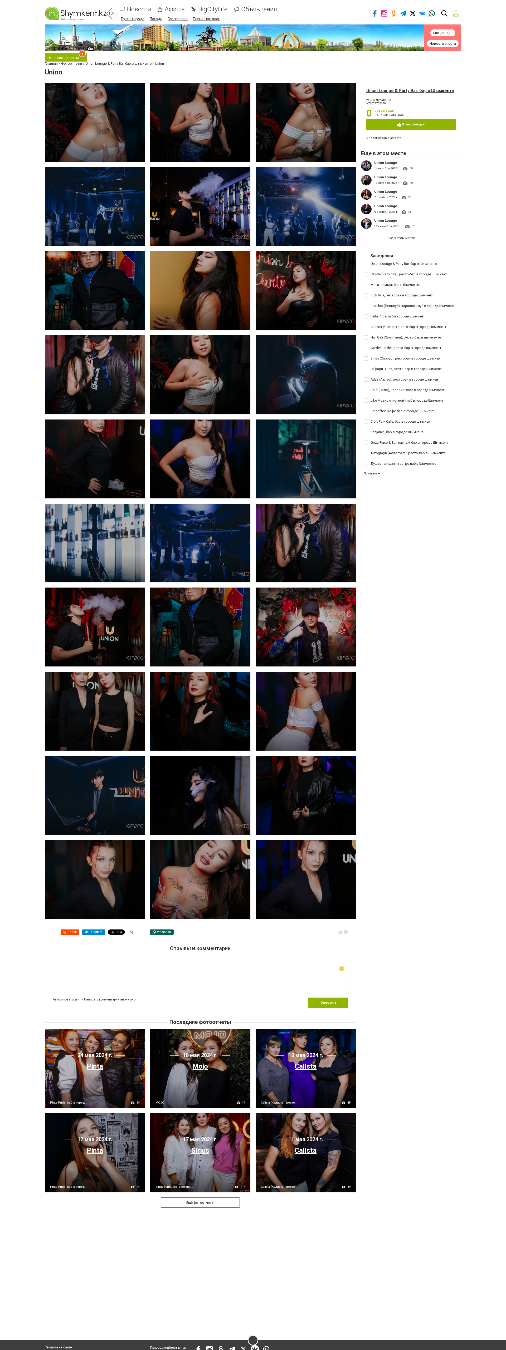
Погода (156, 19)
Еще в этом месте (401, 238)
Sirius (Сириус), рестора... (174, 1187)
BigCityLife (212, 9)
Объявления (259, 9)
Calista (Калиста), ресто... (279, 1102)
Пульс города (132, 19)
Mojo (200, 1066)
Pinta (95, 1066)
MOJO (159, 1102)
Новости (139, 9)
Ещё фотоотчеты (200, 1203)
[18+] (75, 13)
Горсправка (178, 19)
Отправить (328, 1002)
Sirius (200, 1150)
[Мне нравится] (340, 932)
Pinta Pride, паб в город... (68, 1102)
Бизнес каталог (206, 19)
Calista (306, 1066)
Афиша (175, 9)
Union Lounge (385, 163)
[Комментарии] (346, 932)
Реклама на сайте (58, 1347)
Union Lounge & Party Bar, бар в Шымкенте (410, 90)
